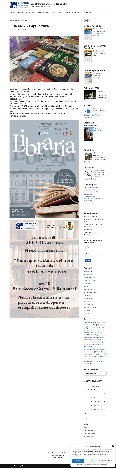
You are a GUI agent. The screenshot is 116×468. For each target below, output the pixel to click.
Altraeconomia (88, 194)
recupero (86, 356)
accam (87, 322)
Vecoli (93, 363)
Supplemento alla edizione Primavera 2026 (99, 53)
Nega (91, 460)
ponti (103, 351)
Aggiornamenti (68, 12)
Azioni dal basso (89, 289)
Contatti (12, 12)
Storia (85, 313)
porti (85, 354)
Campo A (101, 327)
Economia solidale (89, 190)
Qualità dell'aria (89, 280)
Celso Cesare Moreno (93, 330)
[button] (112, 446)
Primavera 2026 (98, 29)
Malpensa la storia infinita (91, 192)
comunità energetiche (99, 332)
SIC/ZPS (90, 361)
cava (86, 330)
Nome (87, 247)
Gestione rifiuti (89, 277)
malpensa (89, 347)
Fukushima (98, 339)
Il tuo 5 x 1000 (97, 108)
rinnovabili (100, 356)
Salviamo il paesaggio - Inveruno (94, 198)
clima (101, 330)
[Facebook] (87, 20)
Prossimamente (86, 12)
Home (11, 20)
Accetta (78, 460)
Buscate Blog (88, 200)
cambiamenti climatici (93, 327)
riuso (93, 359)
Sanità (86, 310)
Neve (11, 466)
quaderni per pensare (92, 354)
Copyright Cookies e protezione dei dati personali (96, 464)
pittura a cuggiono (89, 351)
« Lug (85, 418)
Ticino (95, 361)
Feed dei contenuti (89, 430)
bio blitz (89, 325)
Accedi (86, 427)
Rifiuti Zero (87, 161)
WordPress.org (88, 436)
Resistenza (87, 304)
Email (87, 253)
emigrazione (98, 337)
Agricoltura (87, 271)
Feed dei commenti (89, 433)
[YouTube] (85, 20)
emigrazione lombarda (89, 339)
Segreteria (13, 29)
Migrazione (87, 298)
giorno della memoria (89, 342)
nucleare (94, 349)
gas (103, 339)
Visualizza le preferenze (106, 460)
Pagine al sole (88, 229)
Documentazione (89, 292)
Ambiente (87, 274)
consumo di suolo (91, 335)
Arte (85, 286)
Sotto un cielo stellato (90, 216)
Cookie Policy (80, 464)
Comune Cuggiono (89, 196)
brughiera (93, 326)
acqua (94, 322)
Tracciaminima (88, 203)
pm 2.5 (98, 352)
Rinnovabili (88, 283)
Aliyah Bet (99, 322)
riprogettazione (87, 359)
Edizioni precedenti (99, 31)
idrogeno (98, 342)
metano (98, 347)
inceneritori (98, 344)
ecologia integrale (89, 337)
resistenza (92, 356)
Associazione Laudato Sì (91, 187)
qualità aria (102, 354)
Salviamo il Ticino (89, 307)
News (85, 301)
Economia (87, 295)
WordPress (24, 466)
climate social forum (88, 332)
